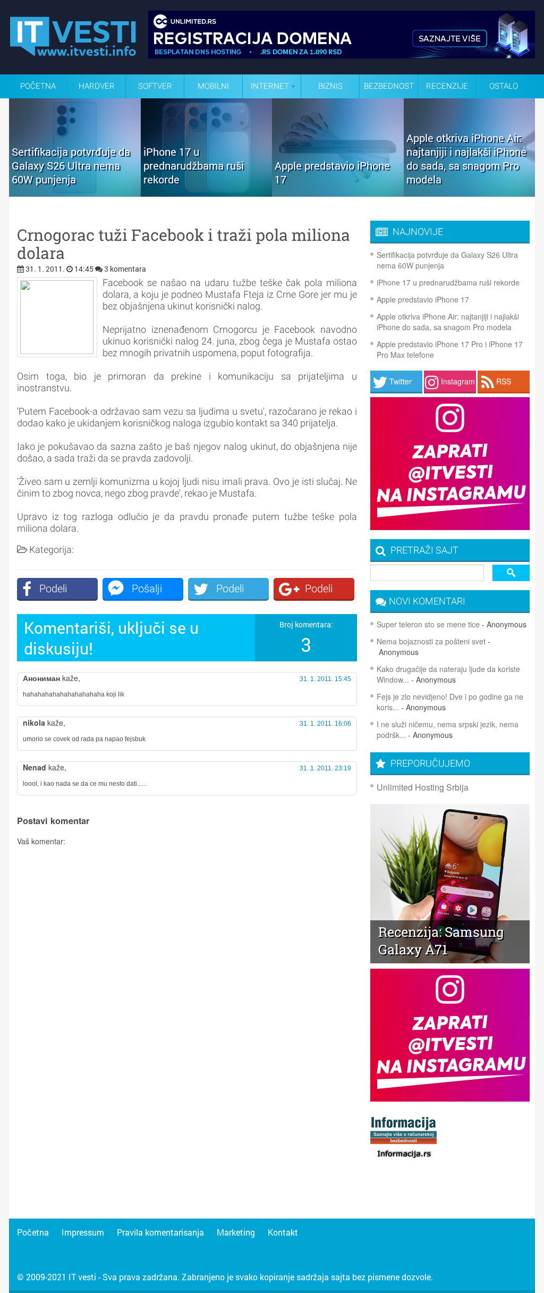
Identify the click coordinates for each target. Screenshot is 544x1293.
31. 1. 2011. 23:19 (325, 768)
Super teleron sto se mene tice (428, 624)
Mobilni (213, 86)
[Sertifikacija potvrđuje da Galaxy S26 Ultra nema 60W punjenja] (75, 193)
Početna (38, 86)
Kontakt (283, 1232)
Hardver (97, 86)
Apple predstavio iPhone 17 (423, 299)
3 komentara (125, 269)
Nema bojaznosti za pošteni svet (431, 641)
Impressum (83, 1232)
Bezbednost (389, 86)
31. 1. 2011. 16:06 (325, 723)
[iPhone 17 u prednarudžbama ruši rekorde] (207, 193)
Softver (155, 86)
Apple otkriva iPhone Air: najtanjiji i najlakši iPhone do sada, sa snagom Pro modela (448, 321)
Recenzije (447, 86)
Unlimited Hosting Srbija (423, 787)
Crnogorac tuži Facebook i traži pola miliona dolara (183, 244)
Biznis (330, 86)
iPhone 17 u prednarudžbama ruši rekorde (448, 282)
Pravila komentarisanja (160, 1232)
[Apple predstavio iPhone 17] (338, 193)
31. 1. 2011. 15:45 (325, 679)
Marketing (236, 1232)
